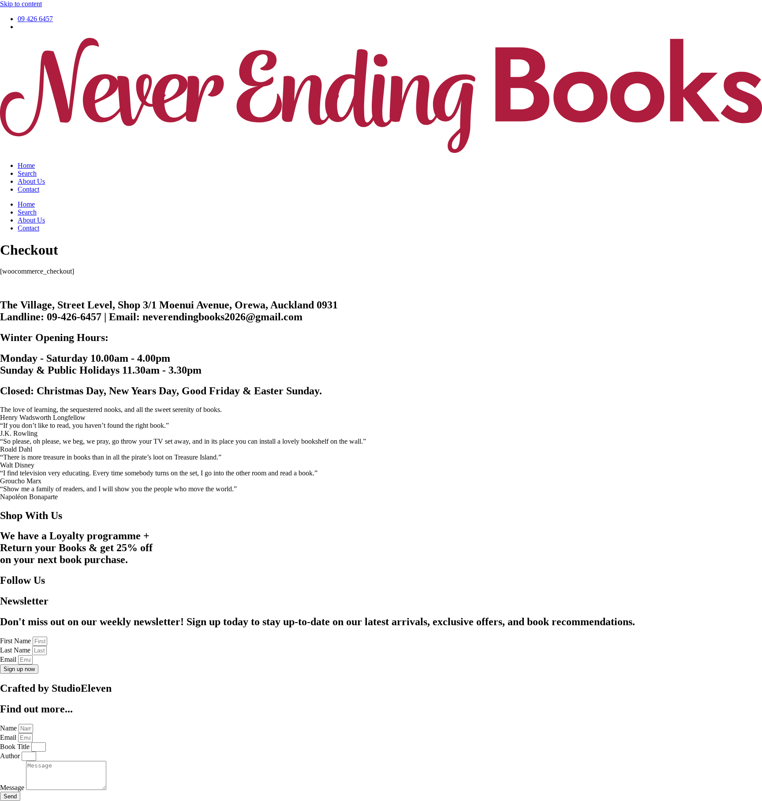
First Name (16, 641)
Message (13, 787)
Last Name (16, 650)
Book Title (15, 746)
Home (26, 165)
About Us (31, 181)
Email (9, 659)
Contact (28, 189)
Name (9, 728)
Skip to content (21, 3)
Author (11, 756)
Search (27, 173)
